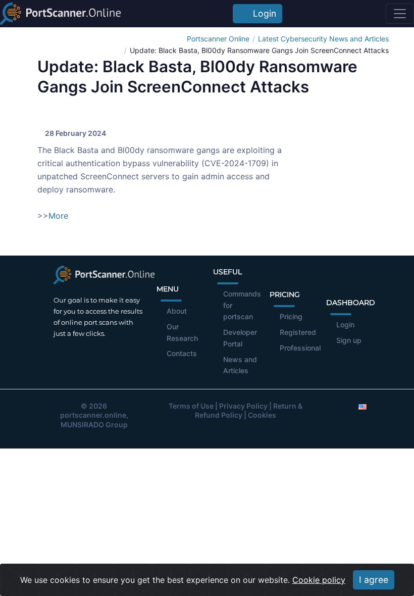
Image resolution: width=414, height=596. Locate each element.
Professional (300, 347)
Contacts (182, 353)
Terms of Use (191, 406)
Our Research (182, 332)
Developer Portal (240, 338)
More (58, 216)
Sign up (348, 340)
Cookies (262, 415)
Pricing (291, 316)
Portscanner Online (218, 38)
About (177, 311)
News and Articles (240, 365)
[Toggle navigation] (400, 14)
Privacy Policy (243, 406)
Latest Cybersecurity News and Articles (323, 38)
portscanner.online (93, 415)
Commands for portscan (242, 305)
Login (262, 13)
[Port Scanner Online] (60, 13)
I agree (373, 579)
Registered (298, 332)
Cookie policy (318, 580)
